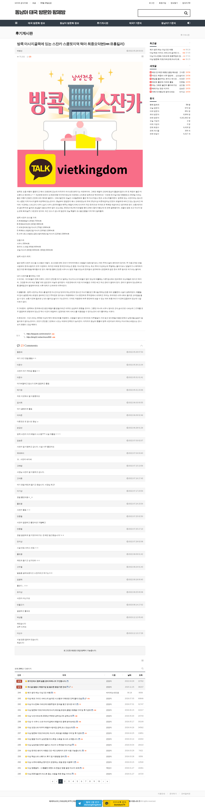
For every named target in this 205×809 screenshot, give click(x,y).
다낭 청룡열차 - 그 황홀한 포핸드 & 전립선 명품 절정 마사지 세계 (53, 768)
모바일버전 (185, 794)
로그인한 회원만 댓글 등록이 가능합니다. (80, 650)
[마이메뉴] (189, 23)
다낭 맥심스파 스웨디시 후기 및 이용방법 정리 (46, 756)
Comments (29, 345)
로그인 (151, 3)
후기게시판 (102, 23)
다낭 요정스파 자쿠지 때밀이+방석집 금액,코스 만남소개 (50, 727)
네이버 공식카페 (21, 3)
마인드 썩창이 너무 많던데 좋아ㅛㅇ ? (167, 76)
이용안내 (161, 794)
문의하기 (173, 794)
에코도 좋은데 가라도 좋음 (162, 82)
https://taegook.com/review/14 (40, 334)
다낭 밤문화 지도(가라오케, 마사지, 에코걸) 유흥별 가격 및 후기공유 (54, 733)
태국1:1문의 (135, 23)
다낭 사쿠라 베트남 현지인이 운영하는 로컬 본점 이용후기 (50, 762)
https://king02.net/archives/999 (40, 337)
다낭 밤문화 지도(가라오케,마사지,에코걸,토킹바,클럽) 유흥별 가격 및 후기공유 (59, 710)
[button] (142, 56)
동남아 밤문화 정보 (69, 23)
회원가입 (162, 3)
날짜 (129, 675)
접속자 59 (186, 3)
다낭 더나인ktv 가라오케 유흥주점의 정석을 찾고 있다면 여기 (52, 704)
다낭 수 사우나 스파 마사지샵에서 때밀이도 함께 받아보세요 (51, 722)
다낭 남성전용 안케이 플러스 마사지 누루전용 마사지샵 (49, 745)
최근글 (153, 43)
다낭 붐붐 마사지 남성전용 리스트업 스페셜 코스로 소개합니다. (52, 739)
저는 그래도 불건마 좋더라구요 (164, 85)
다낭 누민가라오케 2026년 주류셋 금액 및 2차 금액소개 (49, 716)
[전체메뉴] (16, 23)
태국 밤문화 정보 (36, 23)
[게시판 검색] (142, 668)
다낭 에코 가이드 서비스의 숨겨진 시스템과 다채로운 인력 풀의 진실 (54, 699)
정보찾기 (174, 3)
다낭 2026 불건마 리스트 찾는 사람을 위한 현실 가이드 (49, 774)
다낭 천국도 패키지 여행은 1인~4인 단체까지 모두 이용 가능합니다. (54, 751)
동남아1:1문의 (168, 23)
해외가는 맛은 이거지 (160, 88)
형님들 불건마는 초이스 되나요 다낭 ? (167, 79)
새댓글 (153, 66)
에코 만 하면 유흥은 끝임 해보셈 (165, 72)
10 (99, 781)
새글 (34, 3)
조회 (141, 675)
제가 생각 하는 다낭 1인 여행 (39, 693)
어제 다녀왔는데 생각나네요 (163, 92)
